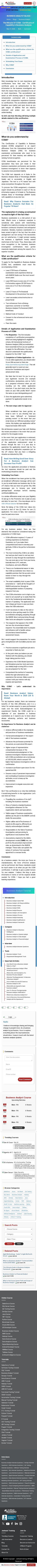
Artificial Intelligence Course (11, 1355)
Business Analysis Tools (14, 954)
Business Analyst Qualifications (16, 920)
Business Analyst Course (10, 1331)
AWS (5, 1198)
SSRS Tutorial (6, 1386)
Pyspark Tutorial (7, 1416)
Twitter (9, 1007)
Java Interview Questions (16, 1473)
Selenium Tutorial (7, 1403)
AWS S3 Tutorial (7, 1389)
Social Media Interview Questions (11, 1491)
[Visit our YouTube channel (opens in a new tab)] (7, 1524)
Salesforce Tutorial (8, 1365)
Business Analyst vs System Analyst (17, 934)
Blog (3, 1543)
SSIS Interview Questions (16, 1498)
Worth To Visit (8, 1204)
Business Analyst (24, 19)
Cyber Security (28, 1213)
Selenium (28, 1201)
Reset (19, 1244)
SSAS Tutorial (6, 1395)
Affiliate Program (26, 1546)
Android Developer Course (10, 1347)
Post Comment (25, 1079)
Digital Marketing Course (10, 1344)
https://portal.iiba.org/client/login (17, 365)
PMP (22, 1201)
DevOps (11, 1198)
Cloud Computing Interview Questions (19, 1485)
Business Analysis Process (15, 915)
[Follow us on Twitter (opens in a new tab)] (3, 1524)
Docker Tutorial (7, 1443)
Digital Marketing (8, 1201)
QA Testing (28, 1191)
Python (28, 1204)
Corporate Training (26, 1536)
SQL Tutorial (6, 1370)
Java (26, 1198)
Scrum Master (15, 1210)
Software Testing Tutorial (10, 1368)
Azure (13, 1191)
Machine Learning (19, 1204)
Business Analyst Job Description (17, 913)
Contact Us (5, 1549)
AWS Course (6, 1333)
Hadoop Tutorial (7, 1384)
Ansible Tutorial (7, 1438)
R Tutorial (5, 1419)
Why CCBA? (10, 65)
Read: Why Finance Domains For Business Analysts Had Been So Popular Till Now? (18, 203)
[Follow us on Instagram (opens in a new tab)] (20, 1524)
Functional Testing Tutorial (10, 1392)
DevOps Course (7, 1311)
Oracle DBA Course (8, 1325)
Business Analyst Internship (15, 917)
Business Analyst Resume (14, 910)
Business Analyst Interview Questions (18, 946)
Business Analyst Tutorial (19, 890)
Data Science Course (9, 1339)
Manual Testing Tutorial (9, 1400)
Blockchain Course (8, 1322)
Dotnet (17, 1201)
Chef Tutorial (6, 1432)
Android (19, 1213)
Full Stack (20, 1191)
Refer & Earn (24, 1549)
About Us (5, 1552)
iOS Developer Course (9, 1327)
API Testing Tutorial (8, 1424)
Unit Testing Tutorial (8, 1422)
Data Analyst (16, 1207)
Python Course (7, 1319)
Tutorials (5, 1546)
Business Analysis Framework (15, 922)
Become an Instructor (27, 1543)
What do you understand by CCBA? (18, 46)
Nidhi (19, 29)
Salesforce (7, 1191)
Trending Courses (8, 1536)
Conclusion (10, 68)
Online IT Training (16, 1217)
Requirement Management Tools (16, 956)
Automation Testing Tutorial (11, 1397)
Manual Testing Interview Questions (24, 1488)
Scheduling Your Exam (14, 61)
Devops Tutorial (7, 1376)
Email (26, 1007)
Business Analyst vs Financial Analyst (18, 939)
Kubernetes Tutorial (8, 1405)
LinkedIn (15, 1007)
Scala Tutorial (6, 1408)
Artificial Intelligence (9, 1213)
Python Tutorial (7, 1413)
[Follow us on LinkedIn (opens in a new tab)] (16, 1524)
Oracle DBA (7, 1207)
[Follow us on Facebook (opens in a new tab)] (12, 1524)
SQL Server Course (8, 1306)
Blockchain (25, 1210)
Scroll (34, 1557)
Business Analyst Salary (14, 905)
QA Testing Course (8, 1309)
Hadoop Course (7, 1336)
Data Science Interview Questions (18, 1478)
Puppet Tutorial (7, 1427)
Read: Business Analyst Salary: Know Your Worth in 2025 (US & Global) (18, 695)
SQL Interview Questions (16, 1470)
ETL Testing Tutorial (8, 1411)
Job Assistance (7, 1539)
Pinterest (20, 1007)
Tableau (24, 1207)
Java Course (6, 1314)
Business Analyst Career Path (15, 901)
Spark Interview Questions (16, 1475)
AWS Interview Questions (16, 1465)
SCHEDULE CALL (25, 10)
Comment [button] (27, 29)
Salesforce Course (8, 1303)
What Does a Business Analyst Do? (17, 995)
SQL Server (7, 1194)
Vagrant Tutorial (7, 1440)
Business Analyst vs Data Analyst (16, 936)
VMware (6, 1217)
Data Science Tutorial (9, 1378)
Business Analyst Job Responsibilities (18, 903)
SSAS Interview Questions (16, 1483)
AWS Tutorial (6, 1381)
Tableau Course (7, 1352)
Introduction (10, 42)
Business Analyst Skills (13, 908)
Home (9, 19)
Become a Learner (26, 1539)
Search (9, 1244)
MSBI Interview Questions (21, 1493)
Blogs (15, 19)
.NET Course (6, 1317)
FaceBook (4, 1007)
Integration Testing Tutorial (11, 1430)
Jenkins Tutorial (7, 1435)
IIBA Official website (9, 504)
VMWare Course (7, 1349)
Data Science (19, 1198)
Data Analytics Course (9, 1341)
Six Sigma (6, 1210)
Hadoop (26, 1194)
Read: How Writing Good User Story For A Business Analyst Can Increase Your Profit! (18, 461)
